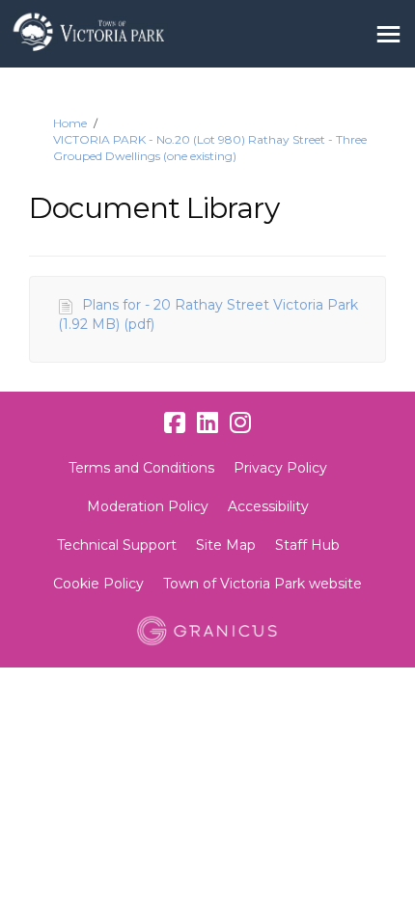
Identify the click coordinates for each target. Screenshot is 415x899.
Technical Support (117, 545)
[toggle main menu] (388, 34)
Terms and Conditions (141, 468)
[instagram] (240, 423)
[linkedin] (207, 423)
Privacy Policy (280, 468)
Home (70, 123)
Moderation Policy (147, 506)
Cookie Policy (98, 583)
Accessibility (268, 506)
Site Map (226, 545)
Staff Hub (307, 545)
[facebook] (174, 423)
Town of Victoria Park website (262, 583)
